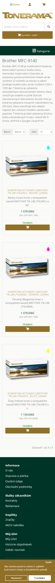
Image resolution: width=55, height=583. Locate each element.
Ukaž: (34, 131)
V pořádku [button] (39, 578)
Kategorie (43, 51)
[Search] (49, 26)
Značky (10, 519)
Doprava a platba (16, 476)
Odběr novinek (15, 550)
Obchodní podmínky (18, 487)
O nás (9, 470)
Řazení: (7, 131)
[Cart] (27, 227)
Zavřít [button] (48, 562)
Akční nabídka (14, 525)
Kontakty (11, 500)
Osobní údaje (14, 481)
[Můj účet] (30, 4)
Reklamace (12, 506)
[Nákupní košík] (44, 4)
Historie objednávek (18, 544)
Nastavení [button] (16, 578)
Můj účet (11, 539)
